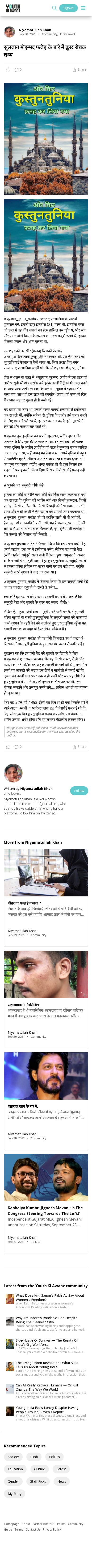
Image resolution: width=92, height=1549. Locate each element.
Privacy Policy (52, 1529)
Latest (61, 1469)
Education (15, 1469)
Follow (79, 790)
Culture (39, 1469)
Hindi (34, 1456)
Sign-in (68, 8)
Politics (54, 1456)
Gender (13, 1481)
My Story (14, 1493)
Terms (19, 1529)
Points (61, 1524)
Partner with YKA (44, 1524)
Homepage (12, 1524)
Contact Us (33, 1529)
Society (13, 1456)
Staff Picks (38, 1481)
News (61, 1481)
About (26, 1524)
